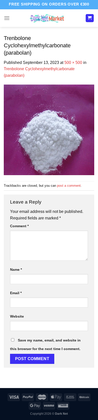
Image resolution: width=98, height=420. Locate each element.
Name (16, 270)
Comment (19, 226)
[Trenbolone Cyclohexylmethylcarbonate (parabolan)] (49, 130)
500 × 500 (73, 62)
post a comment (69, 185)
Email (16, 293)
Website (17, 316)
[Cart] (90, 18)
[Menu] (7, 18)
